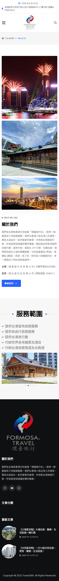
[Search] (55, 22)
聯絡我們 (9, 283)
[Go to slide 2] (28, 385)
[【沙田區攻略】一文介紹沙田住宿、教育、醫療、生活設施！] (9, 551)
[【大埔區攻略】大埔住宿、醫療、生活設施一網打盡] (9, 533)
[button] (5, 368)
